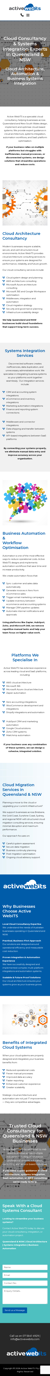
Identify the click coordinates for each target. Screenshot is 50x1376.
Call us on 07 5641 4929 (24, 1335)
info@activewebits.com (25, 1339)
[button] (27, 15)
